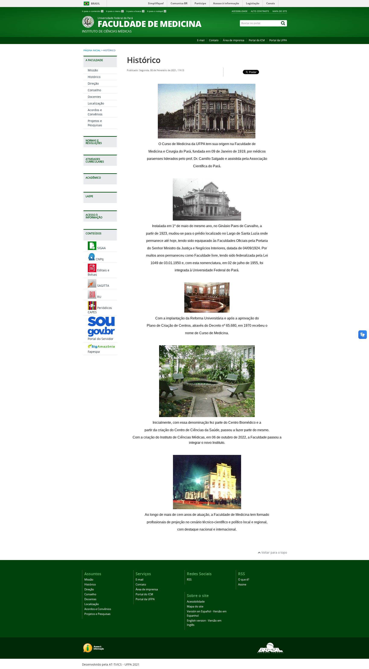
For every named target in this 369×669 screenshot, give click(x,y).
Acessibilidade (239, 11)
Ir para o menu (114, 11)
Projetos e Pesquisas (95, 123)
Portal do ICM (257, 40)
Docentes (94, 97)
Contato (213, 40)
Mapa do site (279, 11)
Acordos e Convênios (95, 112)
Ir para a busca (135, 11)
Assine (242, 584)
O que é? (243, 579)
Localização (96, 103)
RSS (189, 579)
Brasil (95, 3)
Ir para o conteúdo (92, 11)
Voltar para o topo (274, 552)
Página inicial (92, 50)
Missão (93, 70)
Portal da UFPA (278, 40)
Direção (93, 83)
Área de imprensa (233, 40)
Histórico (94, 77)
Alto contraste (260, 11)
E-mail (201, 40)
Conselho (94, 90)
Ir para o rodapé (156, 11)
